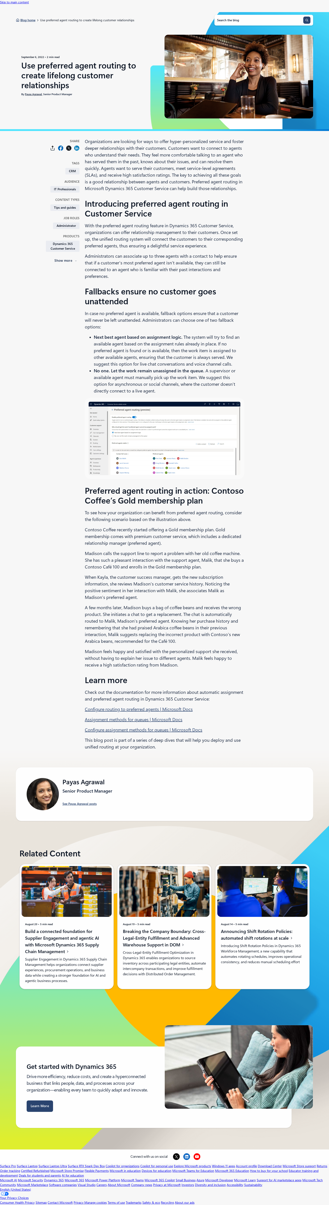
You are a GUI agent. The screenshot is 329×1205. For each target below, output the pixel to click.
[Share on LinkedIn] (76, 148)
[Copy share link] (52, 148)
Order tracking (10, 1171)
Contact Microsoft (60, 1202)
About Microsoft (119, 1185)
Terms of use (116, 1202)
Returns (322, 1166)
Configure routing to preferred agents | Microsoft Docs (139, 709)
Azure (200, 1180)
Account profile (246, 1166)
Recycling (167, 1202)
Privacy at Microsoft (167, 1185)
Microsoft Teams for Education (193, 1171)
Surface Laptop (27, 1166)
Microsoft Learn (245, 1180)
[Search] (306, 20)
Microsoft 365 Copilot (160, 1180)
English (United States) (15, 1189)
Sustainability (253, 1185)
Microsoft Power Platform (102, 1180)
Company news (141, 1185)
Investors (188, 1185)
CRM (72, 171)
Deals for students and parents (40, 1175)
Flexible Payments (97, 1171)
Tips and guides (65, 207)
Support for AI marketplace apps (279, 1180)
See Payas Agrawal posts (79, 804)
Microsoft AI (8, 1180)
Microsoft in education (125, 1171)
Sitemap (41, 1202)
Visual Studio (87, 1185)
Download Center (270, 1166)
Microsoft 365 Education (232, 1171)
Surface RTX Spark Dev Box (86, 1166)
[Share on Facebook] (60, 148)
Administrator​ (66, 225)
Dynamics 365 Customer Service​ (63, 246)
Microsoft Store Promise (67, 1171)
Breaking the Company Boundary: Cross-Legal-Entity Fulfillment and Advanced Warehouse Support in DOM (164, 938)
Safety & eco (151, 1202)
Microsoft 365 (74, 1180)
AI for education (73, 1175)
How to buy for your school (269, 1171)
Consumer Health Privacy (17, 1202)
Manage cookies (95, 1202)
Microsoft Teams (132, 1180)
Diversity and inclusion (210, 1185)
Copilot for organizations (122, 1166)
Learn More (40, 1106)
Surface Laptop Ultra (52, 1166)
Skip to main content (14, 2)
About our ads (184, 1202)
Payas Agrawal (33, 94)
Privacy (79, 1202)
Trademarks (133, 1202)
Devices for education (156, 1171)
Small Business (186, 1180)
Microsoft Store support (299, 1166)
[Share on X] (68, 148)
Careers (101, 1185)
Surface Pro (8, 1166)
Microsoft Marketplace (32, 1185)
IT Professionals (65, 189)
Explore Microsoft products (192, 1166)
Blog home (27, 20)
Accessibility (235, 1185)
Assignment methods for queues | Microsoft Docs (133, 719)
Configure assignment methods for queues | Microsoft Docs (143, 730)
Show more (63, 261)
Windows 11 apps (223, 1166)
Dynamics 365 (54, 1180)
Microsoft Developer (219, 1180)
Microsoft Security (30, 1180)
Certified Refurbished (35, 1171)
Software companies (63, 1185)
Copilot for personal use (156, 1166)
